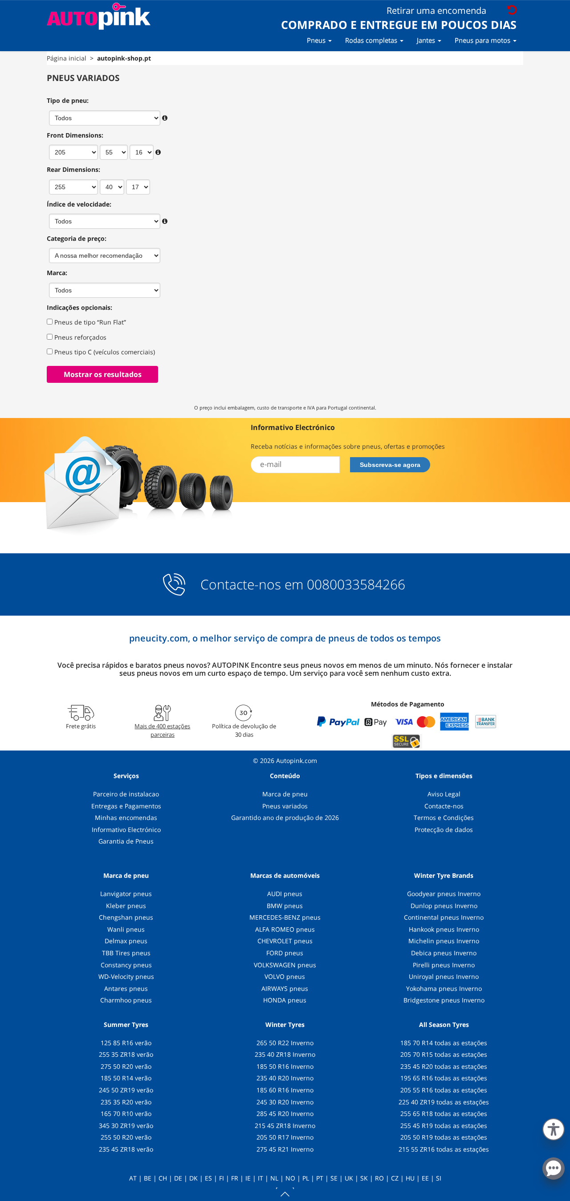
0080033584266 (356, 584)
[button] (553, 1127)
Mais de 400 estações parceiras (162, 730)
